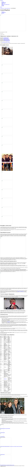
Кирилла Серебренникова (20, 291)
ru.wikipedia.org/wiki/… (6, 37)
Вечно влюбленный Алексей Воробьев (5, 428)
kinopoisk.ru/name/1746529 (6, 40)
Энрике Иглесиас (2, 454)
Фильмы (3, 5)
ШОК (2, 3)
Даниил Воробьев (2, 432)
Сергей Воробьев (2, 436)
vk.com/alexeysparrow (5, 38)
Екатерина (8, 321)
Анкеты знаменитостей (7, 8)
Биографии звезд (4, 2)
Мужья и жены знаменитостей (5, 4)
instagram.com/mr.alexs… (7, 39)
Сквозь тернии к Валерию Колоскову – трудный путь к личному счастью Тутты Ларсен (11, 446)
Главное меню (2, 8)
